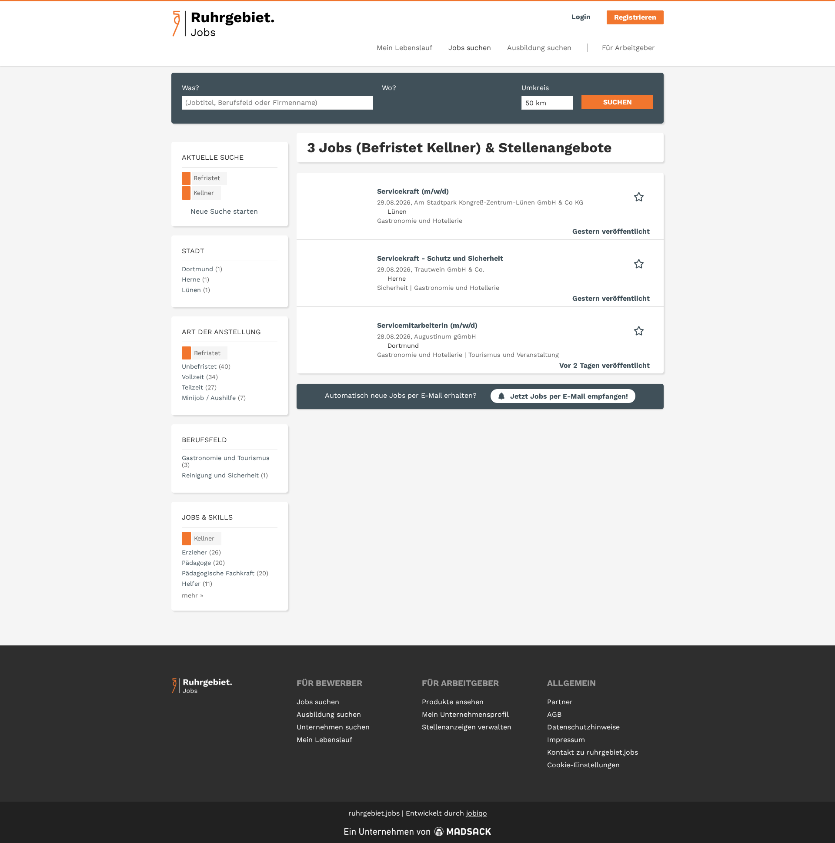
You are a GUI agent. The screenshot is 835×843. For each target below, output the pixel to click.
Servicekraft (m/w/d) (413, 191)
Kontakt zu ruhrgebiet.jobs (592, 752)
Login (581, 17)
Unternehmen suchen (333, 727)
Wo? (389, 88)
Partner (560, 702)
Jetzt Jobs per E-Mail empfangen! (569, 396)
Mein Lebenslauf (404, 48)
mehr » (192, 595)
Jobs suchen (469, 48)
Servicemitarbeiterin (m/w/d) (427, 325)
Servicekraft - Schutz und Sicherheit (440, 258)
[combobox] (277, 103)
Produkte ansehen (453, 702)
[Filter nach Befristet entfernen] (186, 353)
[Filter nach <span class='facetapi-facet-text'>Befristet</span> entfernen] (186, 178)
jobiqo (476, 813)
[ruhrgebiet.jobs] (222, 23)
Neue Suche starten (224, 211)
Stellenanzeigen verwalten (466, 727)
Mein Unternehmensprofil (465, 714)
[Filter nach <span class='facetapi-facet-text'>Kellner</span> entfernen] (186, 193)
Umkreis (535, 88)
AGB (554, 714)
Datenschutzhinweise (583, 727)
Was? (190, 88)
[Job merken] (642, 196)
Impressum (566, 740)
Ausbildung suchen (539, 48)
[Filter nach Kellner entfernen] (186, 538)
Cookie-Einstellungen (583, 765)
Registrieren (635, 17)
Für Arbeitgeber (628, 48)
